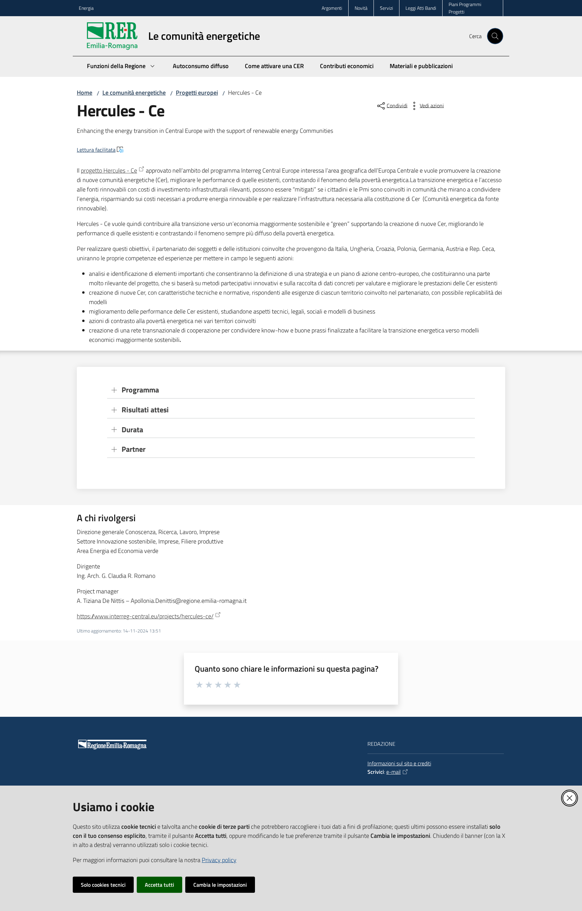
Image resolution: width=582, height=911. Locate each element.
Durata (132, 429)
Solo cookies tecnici (103, 885)
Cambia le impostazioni (220, 885)
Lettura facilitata (96, 150)
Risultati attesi (145, 409)
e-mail (393, 772)
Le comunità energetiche (134, 92)
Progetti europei (197, 92)
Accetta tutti (159, 885)
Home (84, 92)
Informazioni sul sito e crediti (399, 763)
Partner (134, 449)
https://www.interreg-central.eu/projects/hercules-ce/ (145, 616)
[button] (495, 36)
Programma (140, 389)
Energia (86, 7)
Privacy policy (219, 859)
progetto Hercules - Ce (109, 170)
